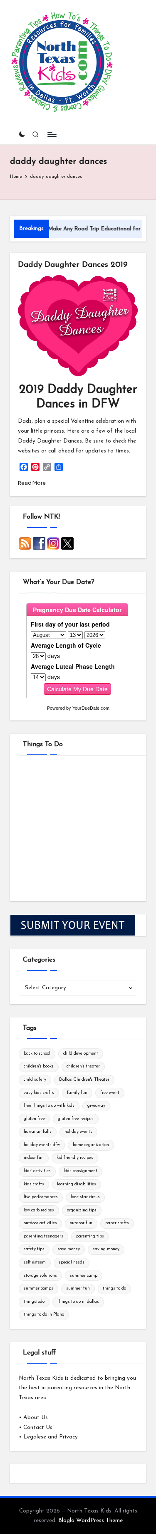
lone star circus (85, 1197)
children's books (39, 1066)
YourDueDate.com (90, 707)
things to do (114, 1288)
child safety (35, 1079)
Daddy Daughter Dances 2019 (72, 265)
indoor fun (34, 1158)
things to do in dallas (78, 1301)
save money (68, 1249)
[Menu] (51, 134)
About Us (35, 1417)
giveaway (96, 1105)
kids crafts (34, 1184)
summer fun (78, 1288)
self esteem (35, 1262)
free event (109, 1093)
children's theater (83, 1066)
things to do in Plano (44, 1314)
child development (80, 1053)
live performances (41, 1197)
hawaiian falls (38, 1132)
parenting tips (90, 1236)
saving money (106, 1249)
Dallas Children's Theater (84, 1079)
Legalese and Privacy (50, 1437)
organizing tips (82, 1210)
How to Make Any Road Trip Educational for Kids (79, 229)
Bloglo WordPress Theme (90, 1520)
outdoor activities (40, 1223)
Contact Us (37, 1427)
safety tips (34, 1249)
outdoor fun (81, 1223)
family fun (77, 1093)
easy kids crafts (39, 1093)
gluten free (34, 1119)
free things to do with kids (49, 1105)
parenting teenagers (43, 1236)
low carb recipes (39, 1210)
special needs (71, 1262)
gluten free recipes (76, 1119)
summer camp (83, 1275)
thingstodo (34, 1301)
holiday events (78, 1132)
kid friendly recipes (75, 1158)
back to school (37, 1053)
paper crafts (117, 1223)
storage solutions (40, 1275)
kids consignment (80, 1171)
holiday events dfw (42, 1145)
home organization (91, 1145)
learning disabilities (76, 1184)
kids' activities (37, 1171)
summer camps (38, 1288)
